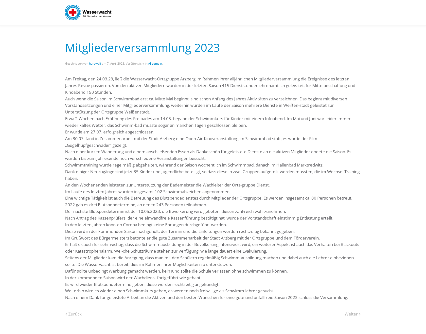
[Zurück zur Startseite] (88, 12)
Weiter (351, 314)
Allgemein (155, 63)
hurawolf (95, 63)
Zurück (75, 314)
